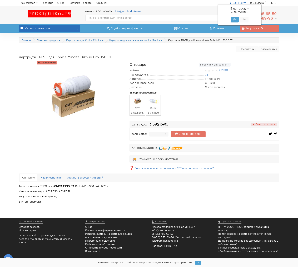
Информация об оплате (100, 244)
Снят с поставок (189, 134)
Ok (198, 263)
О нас (60, 3)
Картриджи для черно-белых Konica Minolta (135, 40)
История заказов (29, 227)
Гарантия (47, 3)
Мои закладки (27, 230)
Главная (26, 40)
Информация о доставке (100, 241)
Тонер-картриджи (48, 40)
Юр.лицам (102, 3)
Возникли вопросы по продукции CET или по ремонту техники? (172, 168)
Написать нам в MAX (164, 246)
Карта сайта (92, 251)
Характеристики (51, 178)
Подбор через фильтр (126, 28)
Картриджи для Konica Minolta (84, 40)
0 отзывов (223, 70)
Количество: (139, 134)
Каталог (37, 28)
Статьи (183, 28)
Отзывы (218, 28)
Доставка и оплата (80, 3)
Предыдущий (247, 49)
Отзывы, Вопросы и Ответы (85, 177)
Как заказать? (29, 3)
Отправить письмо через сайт (103, 248)
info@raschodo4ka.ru (128, 12)
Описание (28, 178)
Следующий (268, 49)
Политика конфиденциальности (105, 230)
